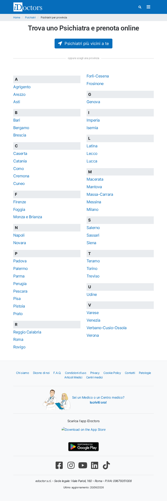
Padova (19, 260)
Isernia (92, 127)
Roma (18, 339)
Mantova (94, 186)
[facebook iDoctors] (59, 465)
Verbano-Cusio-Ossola (107, 327)
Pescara (20, 291)
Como (18, 168)
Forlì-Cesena (98, 76)
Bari (16, 120)
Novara (19, 242)
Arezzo (19, 94)
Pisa (17, 298)
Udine (92, 294)
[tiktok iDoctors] (106, 465)
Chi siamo (22, 373)
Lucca (92, 161)
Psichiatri (30, 17)
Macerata (95, 179)
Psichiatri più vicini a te (85, 43)
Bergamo (21, 127)
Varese (93, 312)
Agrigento (22, 86)
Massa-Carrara (100, 194)
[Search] (140, 7)
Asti (16, 101)
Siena (91, 242)
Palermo (20, 268)
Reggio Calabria (27, 332)
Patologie (145, 373)
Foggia (19, 209)
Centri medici (94, 377)
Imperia (93, 120)
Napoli (18, 235)
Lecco (92, 153)
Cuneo (19, 183)
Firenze (19, 201)
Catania (20, 161)
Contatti (130, 373)
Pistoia (19, 306)
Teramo (93, 260)
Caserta (20, 153)
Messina (94, 201)
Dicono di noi (41, 373)
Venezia (93, 320)
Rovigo (19, 346)
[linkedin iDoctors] (94, 465)
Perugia (20, 283)
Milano (92, 209)
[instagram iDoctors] (71, 465)
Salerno (93, 227)
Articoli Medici (73, 377)
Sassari (93, 235)
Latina (92, 145)
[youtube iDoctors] (83, 465)
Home (16, 17)
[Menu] (148, 7)
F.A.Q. (57, 373)
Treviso (93, 276)
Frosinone (95, 83)
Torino (92, 268)
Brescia (19, 135)
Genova (93, 101)
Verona (93, 335)
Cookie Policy (112, 373)
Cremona (21, 175)
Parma (19, 276)
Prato (18, 313)
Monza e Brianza (27, 216)
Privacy (95, 373)
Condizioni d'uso (75, 373)
